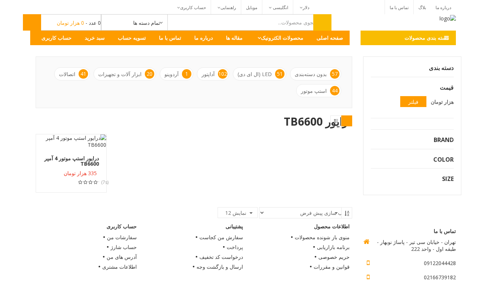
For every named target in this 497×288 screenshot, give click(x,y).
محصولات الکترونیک (282, 37)
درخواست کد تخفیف (221, 256)
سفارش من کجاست (221, 237)
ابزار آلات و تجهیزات (125, 74)
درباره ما (443, 7)
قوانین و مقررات (332, 266)
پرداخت (235, 247)
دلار (306, 7)
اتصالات (72, 74)
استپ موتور (319, 90)
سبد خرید (95, 37)
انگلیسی (280, 7)
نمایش (235, 212)
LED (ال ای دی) (260, 74)
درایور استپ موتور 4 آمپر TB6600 (71, 161)
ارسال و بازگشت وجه (219, 266)
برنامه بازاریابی (333, 247)
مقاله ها (234, 37)
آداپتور (214, 74)
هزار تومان (442, 101)
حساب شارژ (124, 247)
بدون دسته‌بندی (316, 74)
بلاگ (422, 7)
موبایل (251, 7)
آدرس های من (122, 256)
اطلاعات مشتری (119, 266)
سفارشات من (122, 237)
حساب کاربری (193, 7)
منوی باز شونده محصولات (322, 237)
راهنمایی (228, 7)
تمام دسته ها (146, 22)
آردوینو (176, 74)
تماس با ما (399, 7)
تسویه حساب (132, 37)
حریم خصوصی (334, 256)
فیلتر (413, 101)
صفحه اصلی (330, 37)
